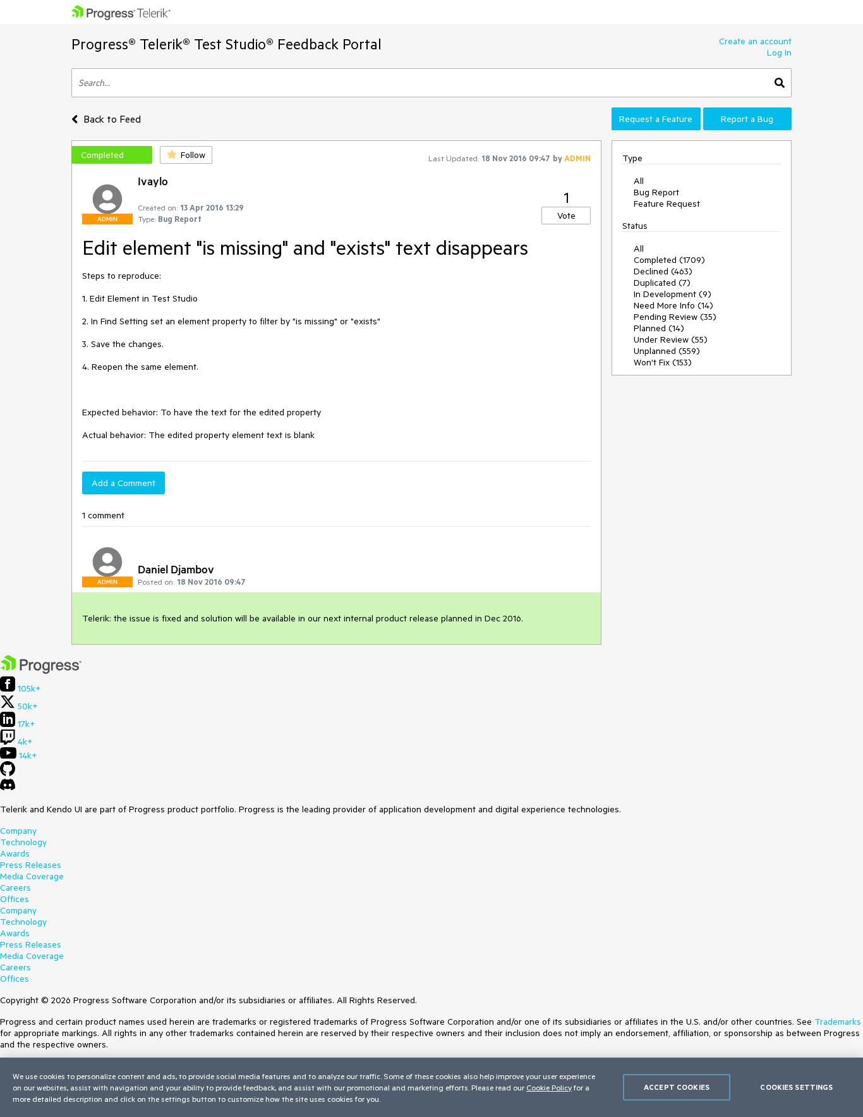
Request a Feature (655, 119)
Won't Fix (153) (663, 362)
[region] (431, 1087)
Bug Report (656, 192)
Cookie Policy (549, 1087)
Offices (14, 899)
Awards (15, 853)
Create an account (755, 41)
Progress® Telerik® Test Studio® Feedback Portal (226, 44)
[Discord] (7, 787)
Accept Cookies (676, 1087)
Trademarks (837, 1021)
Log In (779, 52)
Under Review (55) (671, 339)
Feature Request (667, 203)
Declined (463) (663, 271)
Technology (23, 842)
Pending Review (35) (675, 316)
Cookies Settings (796, 1087)
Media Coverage (32, 876)
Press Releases (30, 864)
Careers (15, 887)
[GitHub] (7, 773)
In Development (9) (672, 294)
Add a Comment (123, 483)
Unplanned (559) (667, 351)
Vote (566, 215)
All (639, 180)
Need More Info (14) (673, 305)
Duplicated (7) (662, 282)
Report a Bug (747, 119)
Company (18, 830)
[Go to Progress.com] (41, 670)
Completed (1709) (669, 260)
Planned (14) (659, 328)
